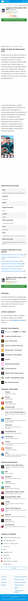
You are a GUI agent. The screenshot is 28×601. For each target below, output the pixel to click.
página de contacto (19, 320)
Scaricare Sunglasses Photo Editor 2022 (11, 266)
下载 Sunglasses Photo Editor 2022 (10, 268)
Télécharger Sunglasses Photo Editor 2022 (12, 271)
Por (10, 11)
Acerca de (3, 576)
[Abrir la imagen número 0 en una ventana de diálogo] (7, 146)
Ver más (14, 568)
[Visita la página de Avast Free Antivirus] (14, 16)
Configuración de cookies (19, 591)
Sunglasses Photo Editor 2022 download (11, 263)
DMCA (16, 587)
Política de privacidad (20, 582)
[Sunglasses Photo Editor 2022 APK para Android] (3, 10)
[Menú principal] (26, 1)
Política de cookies (19, 579)
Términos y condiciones (21, 576)
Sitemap (3, 585)
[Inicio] (1, 5)
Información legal (19, 585)
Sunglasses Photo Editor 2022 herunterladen (12, 254)
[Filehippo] (5, 1)
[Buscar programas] (23, 1)
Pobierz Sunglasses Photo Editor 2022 (11, 261)
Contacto (3, 579)
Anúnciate (3, 582)
